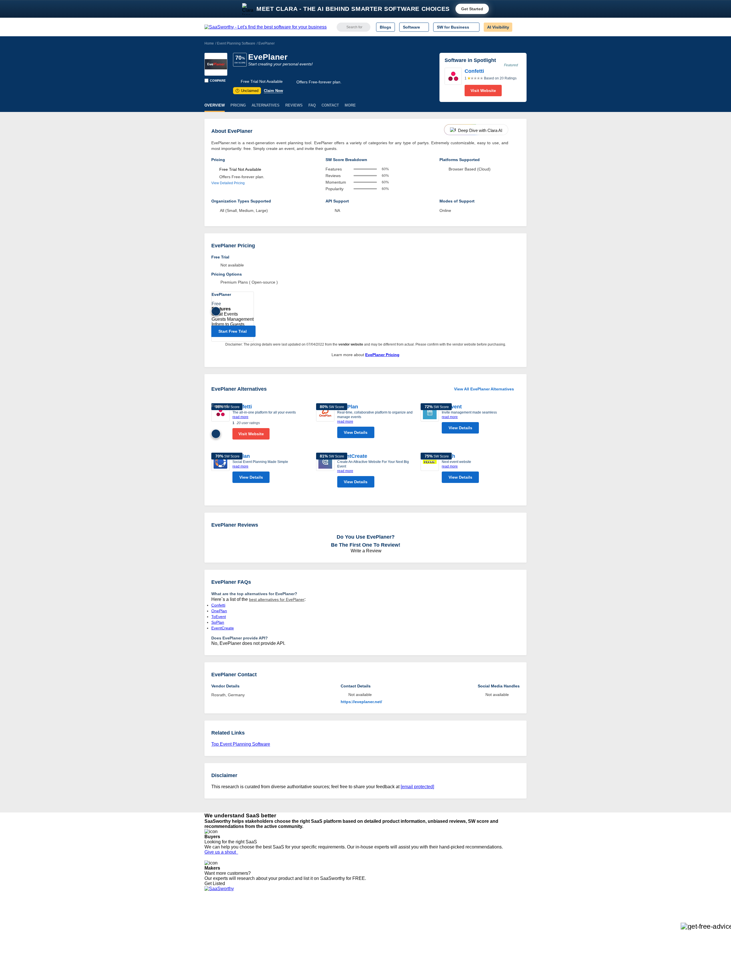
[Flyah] (430, 469)
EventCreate (352, 456)
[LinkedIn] (499, 920)
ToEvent (452, 407)
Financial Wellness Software (357, 961)
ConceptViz (282, 961)
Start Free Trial (232, 331)
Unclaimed (247, 91)
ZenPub (279, 920)
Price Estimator (218, 925)
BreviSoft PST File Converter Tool (302, 946)
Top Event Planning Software (240, 744)
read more (240, 417)
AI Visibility (498, 27)
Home (209, 43)
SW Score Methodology (225, 946)
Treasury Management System (360, 956)
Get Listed (215, 883)
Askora (278, 956)
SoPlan (217, 622)
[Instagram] (503, 920)
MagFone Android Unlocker (296, 925)
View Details (355, 432)
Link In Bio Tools (347, 941)
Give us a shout (221, 852)
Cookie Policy (259, 925)
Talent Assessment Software (357, 951)
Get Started (472, 9)
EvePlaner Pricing (382, 354)
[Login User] (519, 27)
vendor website (350, 344)
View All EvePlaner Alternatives (484, 389)
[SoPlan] (220, 469)
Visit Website (483, 90)
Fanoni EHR (283, 930)
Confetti (218, 605)
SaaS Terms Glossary (224, 951)
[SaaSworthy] (265, 27)
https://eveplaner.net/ (361, 701)
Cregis (278, 941)
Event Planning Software (236, 43)
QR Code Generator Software (359, 930)
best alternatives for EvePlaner (276, 599)
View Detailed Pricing (228, 183)
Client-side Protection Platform (359, 936)
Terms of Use (259, 920)
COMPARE (218, 80)
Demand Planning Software (357, 915)
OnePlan (347, 407)
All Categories (217, 920)
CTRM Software (346, 925)
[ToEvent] (430, 419)
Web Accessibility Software (356, 946)
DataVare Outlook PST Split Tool (301, 936)
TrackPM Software (288, 915)
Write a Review (365, 550)
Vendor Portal (216, 930)
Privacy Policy (259, 915)
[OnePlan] (325, 422)
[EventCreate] (325, 471)
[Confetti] (453, 82)
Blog (208, 941)
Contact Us (214, 956)
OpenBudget (283, 951)
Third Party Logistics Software (359, 920)
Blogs (385, 27)
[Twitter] (497, 920)
